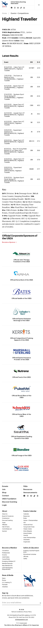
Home (4, 13)
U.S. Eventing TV (7, 582)
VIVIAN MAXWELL (10, 79)
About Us (4, 514)
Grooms (4, 555)
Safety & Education (31, 548)
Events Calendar (29, 511)
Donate (5, 486)
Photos (4, 580)
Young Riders (6, 559)
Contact (5, 496)
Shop (4, 492)
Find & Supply (23, 623)
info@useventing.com (21, 619)
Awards (25, 535)
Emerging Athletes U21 (8, 561)
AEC (24, 522)
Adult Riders (5, 557)
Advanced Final (27, 524)
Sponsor (4, 531)
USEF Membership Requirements (7, 568)
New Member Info (7, 565)
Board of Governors (7, 516)
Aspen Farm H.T (19, 159)
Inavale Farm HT (19, 113)
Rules (25, 518)
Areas (3, 522)
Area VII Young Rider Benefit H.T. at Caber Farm (15, 149)
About (4, 511)
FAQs (25, 486)
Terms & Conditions (17, 611)
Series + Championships (30, 520)
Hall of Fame (5, 526)
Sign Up (5, 593)
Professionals (6, 552)
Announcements (30, 492)
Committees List (7, 529)
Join (3, 489)
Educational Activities (29, 554)
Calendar (26, 514)
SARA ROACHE (9, 123)
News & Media (7, 575)
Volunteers (26, 539)
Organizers (26, 541)
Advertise (5, 586)
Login (4, 505)
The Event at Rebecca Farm (13, 76)
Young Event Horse (28, 526)
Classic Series (27, 529)
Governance (5, 518)
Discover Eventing (9, 502)
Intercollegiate (27, 531)
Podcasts (4, 584)
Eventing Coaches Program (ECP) (31, 551)
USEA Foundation (9, 499)
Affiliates (4, 524)
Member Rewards (7, 563)
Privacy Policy (28, 611)
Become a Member (9, 548)
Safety (25, 558)
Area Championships (29, 537)
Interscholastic (27, 533)
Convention (5, 550)
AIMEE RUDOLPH (10, 69)
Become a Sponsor (8, 242)
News (3, 578)
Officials (25, 556)
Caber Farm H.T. (19, 67)
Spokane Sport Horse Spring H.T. (14, 95)
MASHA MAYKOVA (10, 106)
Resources (27, 489)
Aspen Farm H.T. (18, 86)
